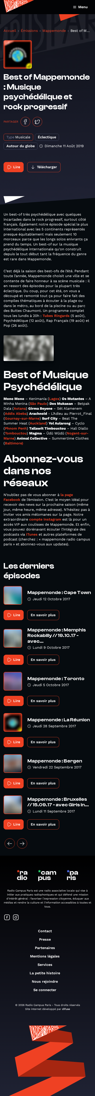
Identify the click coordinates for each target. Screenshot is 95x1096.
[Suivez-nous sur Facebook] (7, 918)
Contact (45, 931)
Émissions (29, 31)
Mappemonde (54, 31)
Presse (45, 939)
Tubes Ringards (56, 316)
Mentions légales (45, 956)
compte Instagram (45, 519)
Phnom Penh (16, 428)
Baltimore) (14, 443)
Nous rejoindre (45, 981)
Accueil (10, 31)
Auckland (38, 423)
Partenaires (45, 948)
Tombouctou (16, 433)
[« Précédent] (10, 843)
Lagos (54, 399)
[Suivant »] (22, 843)
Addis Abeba (16, 413)
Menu (83, 7)
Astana (20, 408)
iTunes (32, 534)
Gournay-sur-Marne (22, 418)
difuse (66, 1009)
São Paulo (38, 403)
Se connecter (44, 990)
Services (45, 965)
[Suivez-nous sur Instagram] (15, 918)
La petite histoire (45, 973)
